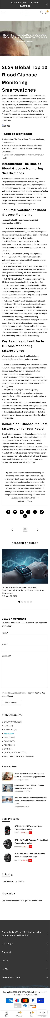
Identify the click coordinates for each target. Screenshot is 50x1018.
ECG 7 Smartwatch (14, 279)
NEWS (21, 41)
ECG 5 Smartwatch (14, 254)
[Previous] (4, 576)
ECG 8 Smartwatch (15, 329)
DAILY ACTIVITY (13, 722)
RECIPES (9, 745)
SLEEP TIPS (10, 730)
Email (5, 644)
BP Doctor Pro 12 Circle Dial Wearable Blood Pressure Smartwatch (29, 855)
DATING (8, 749)
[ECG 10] (6, 127)
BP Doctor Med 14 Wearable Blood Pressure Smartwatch (28, 827)
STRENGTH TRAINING (15, 753)
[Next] (45, 576)
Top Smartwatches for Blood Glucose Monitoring (23, 145)
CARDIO (9, 741)
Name (5, 633)
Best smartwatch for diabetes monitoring (24, 473)
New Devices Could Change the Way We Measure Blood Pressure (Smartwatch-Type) (30, 800)
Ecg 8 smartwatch (22, 479)
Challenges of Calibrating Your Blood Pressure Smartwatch (29, 786)
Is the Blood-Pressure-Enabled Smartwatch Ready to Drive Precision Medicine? (23, 590)
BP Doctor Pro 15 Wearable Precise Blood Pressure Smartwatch (31, 841)
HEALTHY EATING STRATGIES (19, 757)
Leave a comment (25, 501)
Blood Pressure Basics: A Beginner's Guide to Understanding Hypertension (29, 775)
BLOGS (9, 737)
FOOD (8, 726)
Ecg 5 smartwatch (32, 476)
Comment (6, 656)
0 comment (28, 41)
